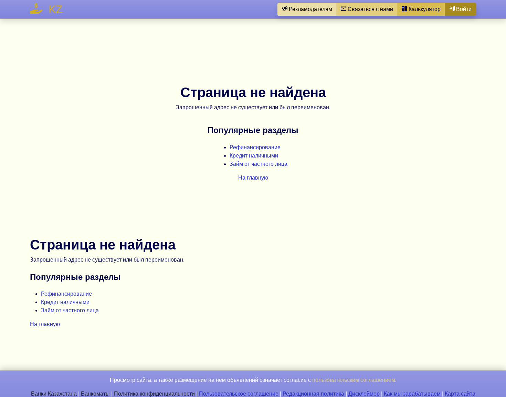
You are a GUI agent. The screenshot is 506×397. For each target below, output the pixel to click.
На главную (253, 178)
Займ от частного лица (258, 164)
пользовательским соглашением (353, 380)
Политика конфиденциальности (154, 394)
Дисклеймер (364, 394)
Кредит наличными (254, 156)
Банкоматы (95, 394)
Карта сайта (460, 394)
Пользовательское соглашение (238, 394)
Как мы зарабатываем (412, 394)
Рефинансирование (255, 147)
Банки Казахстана (54, 394)
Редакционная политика (313, 394)
